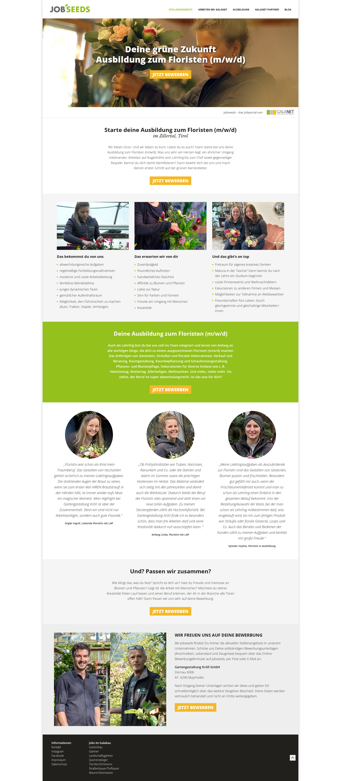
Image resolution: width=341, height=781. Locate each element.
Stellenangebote (181, 9)
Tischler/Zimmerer (100, 764)
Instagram (58, 751)
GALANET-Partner (267, 9)
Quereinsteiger (98, 760)
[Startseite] (70, 8)
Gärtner (94, 751)
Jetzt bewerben (170, 74)
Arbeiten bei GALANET (212, 9)
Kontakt (56, 747)
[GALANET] (280, 112)
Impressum (59, 760)
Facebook (58, 756)
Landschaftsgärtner (101, 756)
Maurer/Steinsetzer (101, 773)
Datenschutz (59, 764)
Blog (288, 9)
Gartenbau (95, 747)
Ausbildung (241, 9)
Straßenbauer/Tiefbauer (104, 768)
